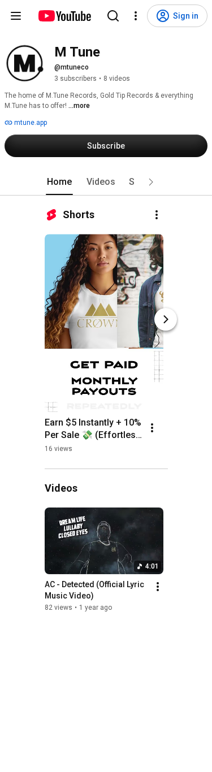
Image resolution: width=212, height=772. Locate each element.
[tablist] (106, 182)
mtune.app (29, 123)
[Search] (113, 16)
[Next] (165, 319)
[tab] (59, 182)
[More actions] (156, 214)
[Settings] (135, 16)
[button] (151, 182)
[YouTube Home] (64, 16)
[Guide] (16, 16)
